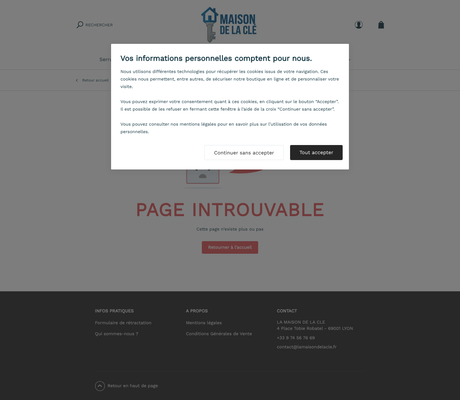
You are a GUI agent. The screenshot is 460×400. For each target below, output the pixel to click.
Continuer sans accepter (244, 153)
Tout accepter (316, 152)
